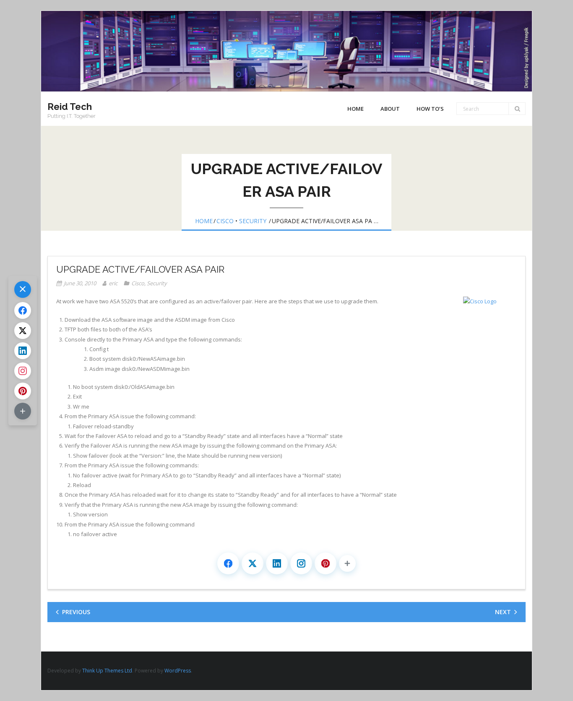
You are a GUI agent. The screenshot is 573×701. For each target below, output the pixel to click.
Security (252, 221)
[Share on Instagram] (301, 563)
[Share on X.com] (252, 563)
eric (113, 283)
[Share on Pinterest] (325, 563)
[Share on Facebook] (228, 563)
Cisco (225, 221)
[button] (347, 563)
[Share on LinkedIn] (277, 563)
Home (355, 108)
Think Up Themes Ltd (107, 670)
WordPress (177, 670)
